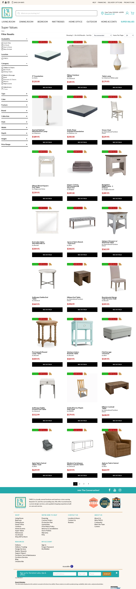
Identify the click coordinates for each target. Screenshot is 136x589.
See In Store (7, 47)
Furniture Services (21, 557)
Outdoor (92, 22)
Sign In (44, 545)
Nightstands (7, 83)
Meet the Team (99, 524)
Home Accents (109, 22)
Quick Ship (7, 43)
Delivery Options (115, 2)
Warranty (45, 533)
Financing (102, 2)
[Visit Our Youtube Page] (115, 490)
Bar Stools (6, 69)
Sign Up (107, 574)
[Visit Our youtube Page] (5, 2)
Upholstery (7, 87)
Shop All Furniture (21, 537)
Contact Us (72, 520)
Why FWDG (98, 520)
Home (2, 31)
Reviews (71, 522)
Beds (5, 77)
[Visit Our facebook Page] (3, 2)
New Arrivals (7, 49)
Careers (97, 526)
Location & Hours (74, 518)
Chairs (5, 89)
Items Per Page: (118, 35)
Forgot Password (48, 547)
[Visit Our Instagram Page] (120, 490)
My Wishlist (46, 549)
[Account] (127, 13)
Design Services (20, 549)
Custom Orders (47, 520)
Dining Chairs (7, 72)
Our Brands (19, 535)
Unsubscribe (19, 561)
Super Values (127, 22)
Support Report (20, 553)
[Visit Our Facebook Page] (110, 490)
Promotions (129, 2)
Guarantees (46, 524)
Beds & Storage (9, 75)
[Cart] (132, 13)
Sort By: (89, 35)
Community (98, 522)
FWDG (5, 58)
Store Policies (46, 531)
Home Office (75, 22)
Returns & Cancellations (50, 528)
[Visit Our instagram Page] (8, 2)
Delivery (18, 545)
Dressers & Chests (9, 79)
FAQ (43, 535)
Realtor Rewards (21, 551)
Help (94, 2)
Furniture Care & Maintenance (25, 555)
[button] (116, 573)
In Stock (6, 45)
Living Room (8, 22)
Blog (16, 559)
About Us (97, 518)
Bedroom (43, 22)
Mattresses (58, 22)
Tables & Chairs (9, 67)
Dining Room (26, 22)
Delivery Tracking (21, 547)
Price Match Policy (48, 526)
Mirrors (5, 81)
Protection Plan (47, 522)
